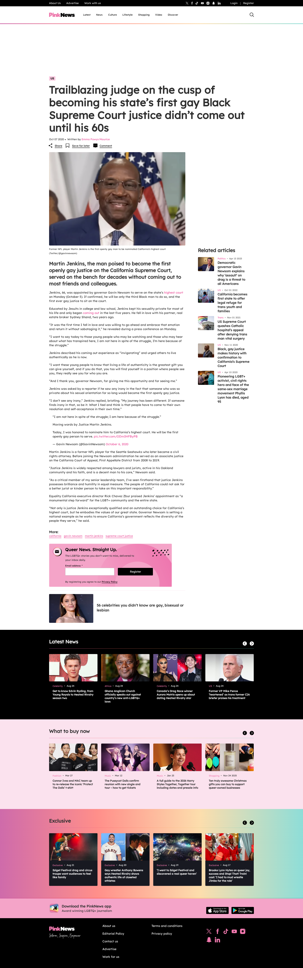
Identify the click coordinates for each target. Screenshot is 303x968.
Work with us (92, 3)
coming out (91, 313)
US (52, 78)
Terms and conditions (167, 926)
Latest (86, 14)
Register (248, 3)
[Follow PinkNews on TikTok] (226, 932)
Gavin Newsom (73, 536)
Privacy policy (162, 933)
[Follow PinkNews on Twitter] (209, 932)
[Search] (252, 15)
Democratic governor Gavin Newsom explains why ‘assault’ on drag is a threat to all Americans (231, 273)
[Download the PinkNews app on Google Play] (242, 910)
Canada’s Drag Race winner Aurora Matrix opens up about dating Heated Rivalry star (176, 694)
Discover (173, 14)
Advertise (72, 3)
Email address (78, 565)
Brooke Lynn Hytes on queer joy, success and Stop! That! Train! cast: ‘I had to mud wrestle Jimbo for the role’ (229, 875)
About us (108, 926)
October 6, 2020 (117, 444)
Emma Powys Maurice (96, 139)
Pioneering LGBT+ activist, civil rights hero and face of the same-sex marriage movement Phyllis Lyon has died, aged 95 (233, 389)
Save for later (81, 145)
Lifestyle (127, 14)
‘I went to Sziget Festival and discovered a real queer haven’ (177, 871)
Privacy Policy (109, 581)
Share (58, 145)
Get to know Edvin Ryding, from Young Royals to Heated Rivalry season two (73, 694)
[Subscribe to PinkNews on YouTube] (234, 932)
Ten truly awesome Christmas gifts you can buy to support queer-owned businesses (228, 784)
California (55, 536)
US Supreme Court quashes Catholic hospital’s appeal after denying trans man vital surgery (232, 330)
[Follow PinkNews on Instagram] (243, 932)
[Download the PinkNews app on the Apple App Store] (217, 910)
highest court (173, 292)
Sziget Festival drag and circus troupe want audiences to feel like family (72, 873)
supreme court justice (119, 536)
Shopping (144, 14)
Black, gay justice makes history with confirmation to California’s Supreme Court (234, 357)
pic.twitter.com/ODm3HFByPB (116, 436)
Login (234, 3)
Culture (112, 14)
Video (158, 14)
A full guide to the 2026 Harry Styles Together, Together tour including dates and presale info (177, 784)
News (99, 14)
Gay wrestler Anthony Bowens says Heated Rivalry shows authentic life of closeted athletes (124, 875)
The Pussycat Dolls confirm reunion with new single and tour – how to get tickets (122, 784)
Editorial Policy (113, 933)
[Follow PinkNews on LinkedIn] (219, 3)
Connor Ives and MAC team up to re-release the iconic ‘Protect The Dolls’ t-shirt (73, 784)
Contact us (110, 941)
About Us (55, 3)
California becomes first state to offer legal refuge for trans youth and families (232, 302)
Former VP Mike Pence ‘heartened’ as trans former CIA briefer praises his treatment (229, 694)
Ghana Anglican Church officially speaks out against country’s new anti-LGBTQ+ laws (123, 696)
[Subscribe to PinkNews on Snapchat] (209, 940)
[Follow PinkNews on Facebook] (217, 932)
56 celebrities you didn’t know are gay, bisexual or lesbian (140, 607)
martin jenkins (94, 536)
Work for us (110, 957)
